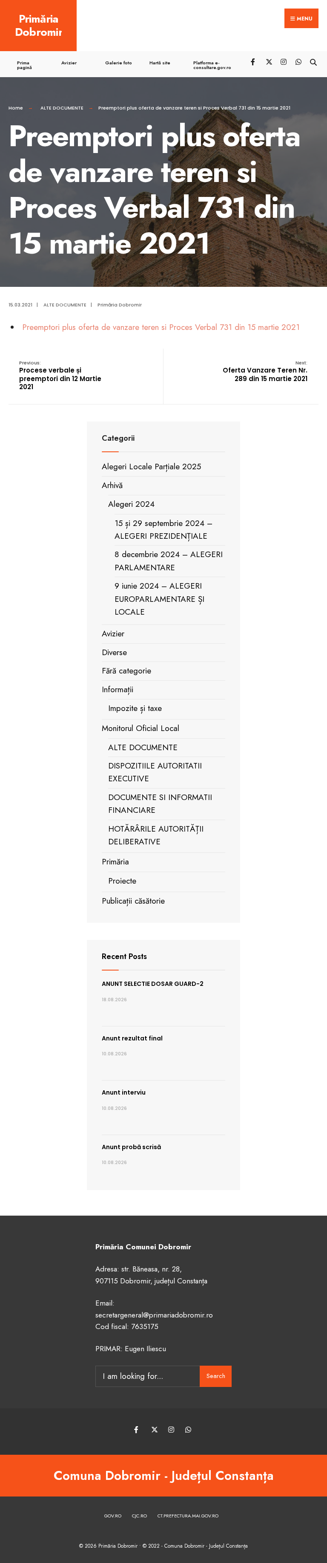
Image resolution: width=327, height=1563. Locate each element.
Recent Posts (124, 956)
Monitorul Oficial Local (140, 728)
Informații (117, 689)
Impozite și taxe (135, 708)
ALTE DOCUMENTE (61, 107)
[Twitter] (268, 61)
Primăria (115, 861)
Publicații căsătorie (133, 901)
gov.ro (112, 1515)
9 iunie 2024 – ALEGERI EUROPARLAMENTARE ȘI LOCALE (159, 599)
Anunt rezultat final (132, 1038)
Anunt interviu (124, 1092)
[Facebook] (253, 61)
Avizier (69, 62)
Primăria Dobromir (39, 25)
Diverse (114, 652)
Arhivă (112, 485)
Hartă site (159, 62)
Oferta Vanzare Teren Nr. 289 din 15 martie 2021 (265, 371)
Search (216, 1376)
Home (16, 107)
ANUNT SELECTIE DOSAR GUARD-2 (153, 983)
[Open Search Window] (313, 61)
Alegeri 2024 (131, 504)
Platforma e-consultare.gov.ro (212, 65)
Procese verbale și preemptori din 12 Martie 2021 (60, 375)
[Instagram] (283, 61)
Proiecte (122, 881)
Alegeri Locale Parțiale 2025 (151, 466)
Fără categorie (126, 670)
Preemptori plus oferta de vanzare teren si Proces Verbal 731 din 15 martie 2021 (161, 327)
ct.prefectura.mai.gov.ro (188, 1515)
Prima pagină (24, 65)
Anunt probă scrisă (131, 1147)
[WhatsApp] (298, 61)
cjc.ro (139, 1515)
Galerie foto (118, 62)
